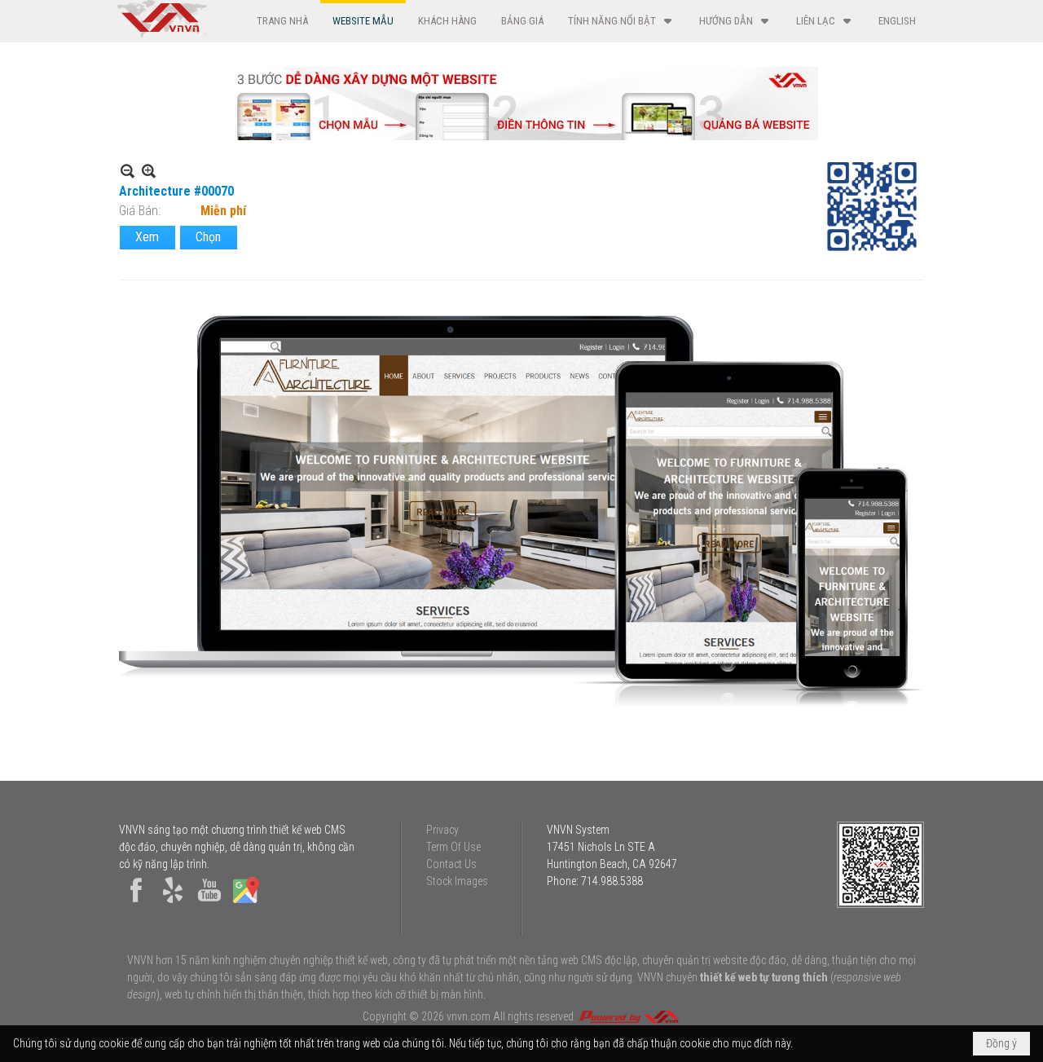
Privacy (442, 829)
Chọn (208, 237)
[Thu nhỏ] (127, 170)
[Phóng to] (148, 170)
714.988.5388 (612, 881)
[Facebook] (136, 903)
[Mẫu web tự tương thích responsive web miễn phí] (521, 135)
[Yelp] (173, 903)
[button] (621, 21)
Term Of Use (453, 846)
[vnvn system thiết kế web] (161, 33)
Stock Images (457, 881)
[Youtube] (209, 903)
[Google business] (246, 903)
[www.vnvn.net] (628, 1016)
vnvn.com (469, 1016)
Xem (147, 237)
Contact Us (451, 863)
